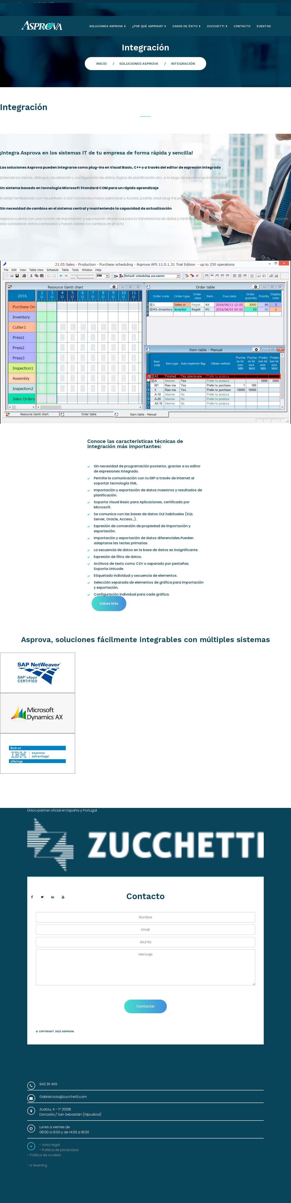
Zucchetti (215, 26)
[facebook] (32, 897)
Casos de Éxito (184, 26)
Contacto (242, 26)
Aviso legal (51, 1144)
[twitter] (42, 897)
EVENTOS (264, 26)
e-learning (38, 1165)
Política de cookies (45, 1155)
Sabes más (108, 603)
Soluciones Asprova (106, 26)
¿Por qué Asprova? (147, 26)
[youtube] (63, 897)
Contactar (145, 1006)
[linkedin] (52, 897)
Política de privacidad (60, 1149)
